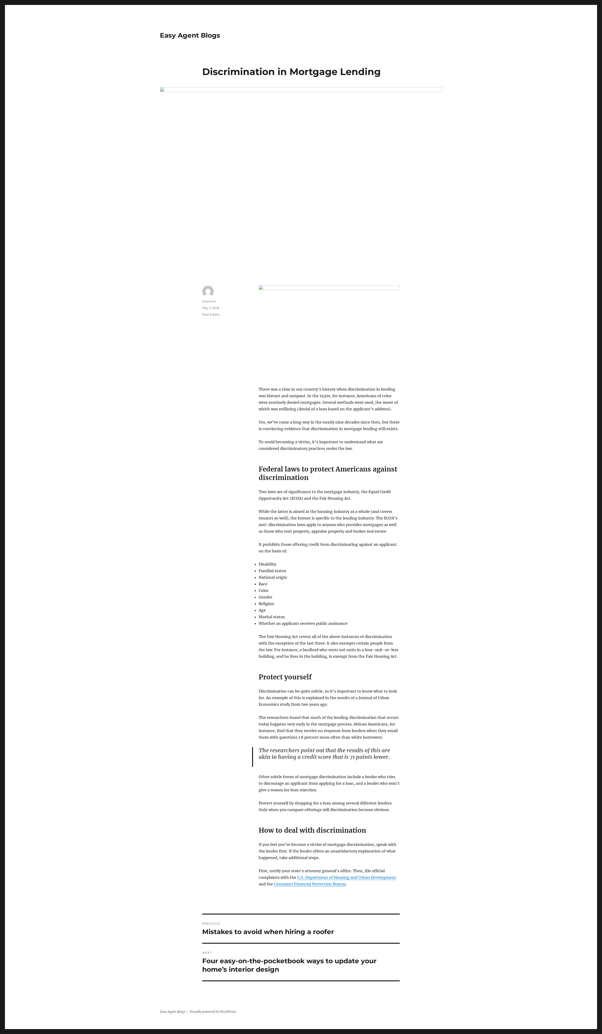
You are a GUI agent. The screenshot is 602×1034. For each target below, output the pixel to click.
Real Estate (210, 314)
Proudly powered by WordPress (213, 1012)
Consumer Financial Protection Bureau (310, 884)
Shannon (209, 301)
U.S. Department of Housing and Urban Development (346, 877)
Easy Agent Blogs (190, 35)
